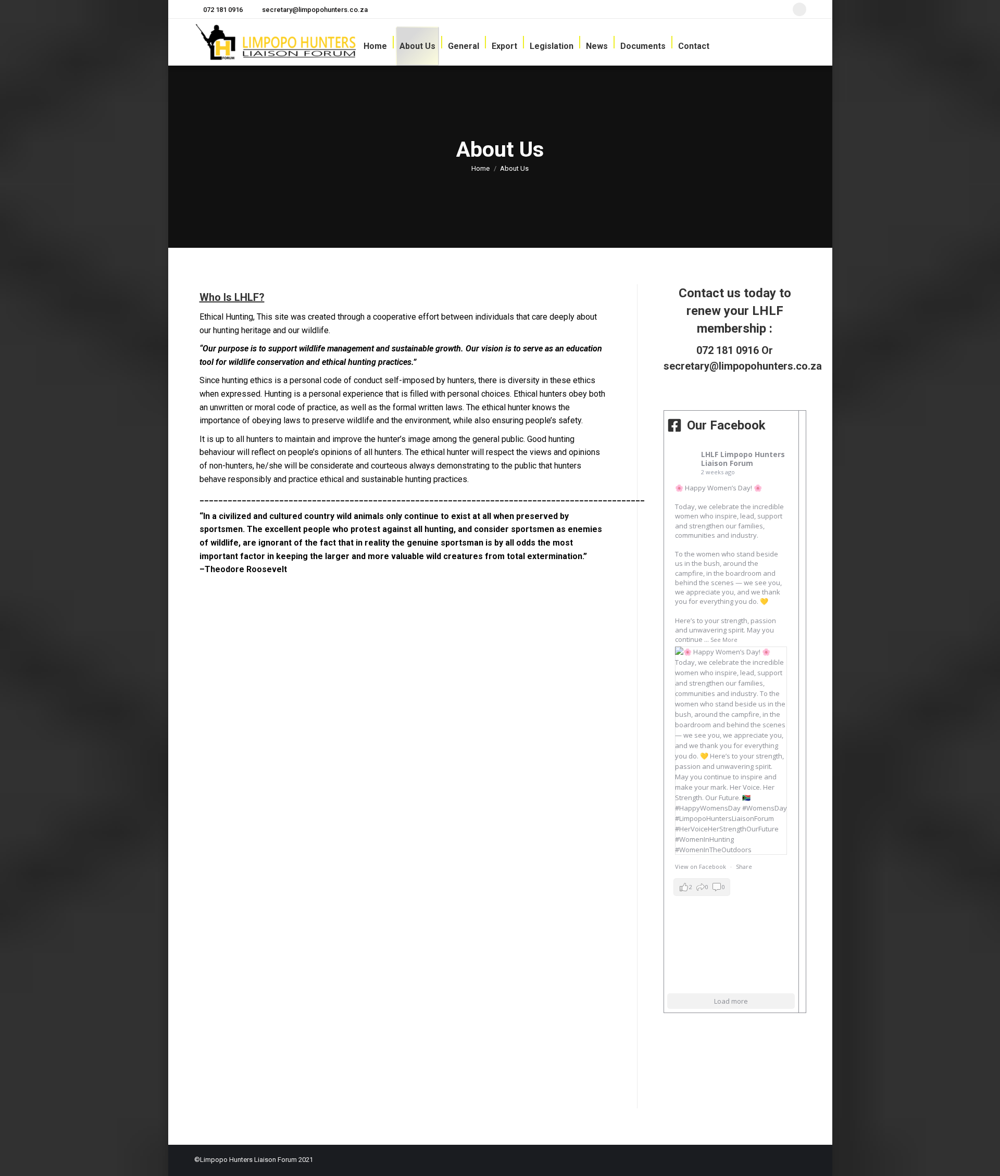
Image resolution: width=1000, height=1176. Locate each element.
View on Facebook (700, 866)
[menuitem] (375, 46)
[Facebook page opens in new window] (799, 9)
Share (744, 866)
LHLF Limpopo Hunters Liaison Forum (743, 458)
